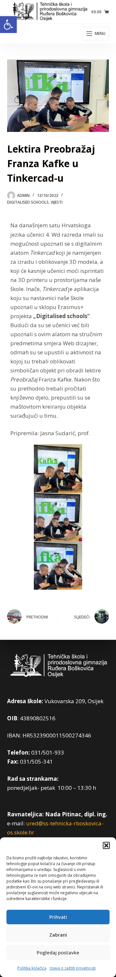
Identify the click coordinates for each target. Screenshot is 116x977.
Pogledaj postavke (58, 952)
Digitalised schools (28, 202)
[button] (8, 24)
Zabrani (58, 934)
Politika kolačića (31, 968)
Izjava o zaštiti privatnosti (73, 968)
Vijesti (57, 202)
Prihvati (58, 917)
